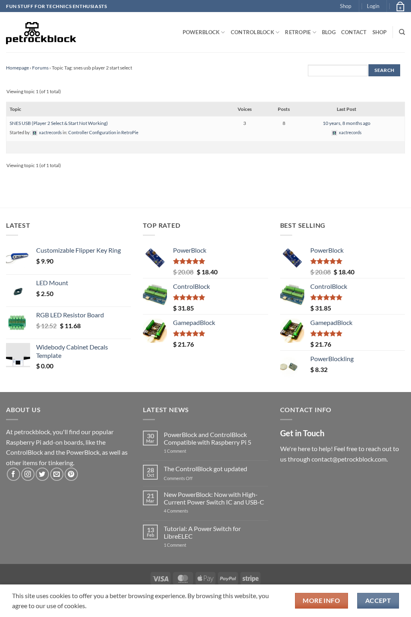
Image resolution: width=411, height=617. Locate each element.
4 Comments (188, 510)
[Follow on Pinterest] (71, 474)
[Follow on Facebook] (13, 474)
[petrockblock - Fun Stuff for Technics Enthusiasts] (41, 32)
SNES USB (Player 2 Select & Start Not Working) (59, 123)
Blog (329, 32)
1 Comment (188, 451)
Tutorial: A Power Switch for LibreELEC (202, 532)
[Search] (402, 32)
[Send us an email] (56, 474)
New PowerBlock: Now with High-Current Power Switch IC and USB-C (214, 498)
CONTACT (354, 32)
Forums (40, 68)
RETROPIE (298, 32)
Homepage (17, 68)
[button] (373, 6)
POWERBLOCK (201, 32)
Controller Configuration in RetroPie (103, 132)
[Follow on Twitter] (42, 474)
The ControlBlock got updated (205, 468)
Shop (345, 6)
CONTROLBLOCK (252, 32)
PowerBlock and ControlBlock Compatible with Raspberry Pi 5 (207, 438)
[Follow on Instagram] (28, 474)
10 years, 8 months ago (346, 123)
